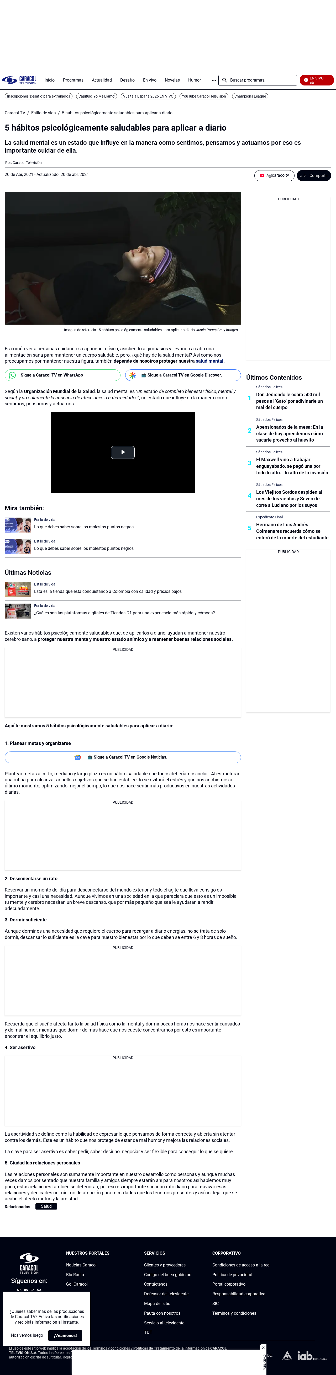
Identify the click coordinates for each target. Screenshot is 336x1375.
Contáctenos (155, 1284)
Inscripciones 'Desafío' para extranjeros (38, 96)
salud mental (209, 361)
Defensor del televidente (166, 1293)
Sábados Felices (269, 387)
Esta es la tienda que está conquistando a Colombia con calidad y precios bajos (108, 591)
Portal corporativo (228, 1284)
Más (214, 80)
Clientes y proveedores (165, 1265)
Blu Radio (75, 1274)
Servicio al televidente (164, 1322)
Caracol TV (15, 113)
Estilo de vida (43, 113)
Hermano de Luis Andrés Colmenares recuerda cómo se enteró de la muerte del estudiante (292, 531)
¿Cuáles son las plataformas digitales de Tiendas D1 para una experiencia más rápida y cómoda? (124, 612)
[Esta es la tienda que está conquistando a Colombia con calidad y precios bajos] (18, 589)
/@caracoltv (277, 175)
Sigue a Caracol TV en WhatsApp (52, 375)
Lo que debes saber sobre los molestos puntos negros (84, 526)
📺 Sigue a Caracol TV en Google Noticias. (127, 757)
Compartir (318, 175)
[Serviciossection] (189, 1253)
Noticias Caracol (81, 1265)
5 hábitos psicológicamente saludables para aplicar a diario (117, 113)
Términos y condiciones (234, 1313)
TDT (148, 1332)
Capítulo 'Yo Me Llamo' (96, 96)
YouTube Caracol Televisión (204, 96)
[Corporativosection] (268, 1253)
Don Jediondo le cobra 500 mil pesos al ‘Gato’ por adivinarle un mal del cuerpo (289, 401)
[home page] (19, 80)
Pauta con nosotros (162, 1313)
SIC (215, 1303)
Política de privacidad (232, 1274)
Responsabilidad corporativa (238, 1293)
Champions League (250, 96)
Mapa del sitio (157, 1303)
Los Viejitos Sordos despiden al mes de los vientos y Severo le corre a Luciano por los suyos (289, 498)
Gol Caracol (77, 1284)
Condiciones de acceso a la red (241, 1265)
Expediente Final (269, 517)
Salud (46, 1206)
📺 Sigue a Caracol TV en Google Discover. (181, 375)
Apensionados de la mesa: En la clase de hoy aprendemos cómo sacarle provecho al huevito (289, 433)
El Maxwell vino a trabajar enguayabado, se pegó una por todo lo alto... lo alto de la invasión (292, 466)
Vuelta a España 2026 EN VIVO (148, 96)
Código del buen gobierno (167, 1274)
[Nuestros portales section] (111, 1253)
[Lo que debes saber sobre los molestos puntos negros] (18, 525)
